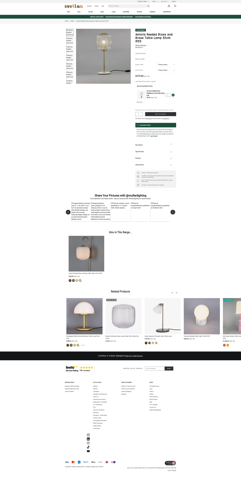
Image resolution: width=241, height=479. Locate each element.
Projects (96, 6)
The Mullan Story (154, 386)
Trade (102, 6)
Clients (151, 391)
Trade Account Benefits (128, 389)
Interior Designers (126, 391)
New (68, 12)
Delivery (95, 386)
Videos (151, 394)
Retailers (123, 394)
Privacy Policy (97, 418)
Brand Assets (153, 399)
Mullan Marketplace (155, 410)
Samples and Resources (100, 394)
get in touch (154, 136)
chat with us (166, 118)
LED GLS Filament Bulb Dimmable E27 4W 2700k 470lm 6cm (155, 93)
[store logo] (74, 6)
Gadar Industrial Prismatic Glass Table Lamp (158, 336)
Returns (95, 389)
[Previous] (173, 292)
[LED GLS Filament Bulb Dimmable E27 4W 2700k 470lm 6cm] (141, 95)
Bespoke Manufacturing (72, 389)
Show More (139, 102)
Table (102, 12)
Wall (79, 12)
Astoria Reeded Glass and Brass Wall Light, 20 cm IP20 (85, 273)
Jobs (150, 389)
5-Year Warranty (141, 30)
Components (167, 12)
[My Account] (169, 6)
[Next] (176, 292)
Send (169, 368)
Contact (174, 1)
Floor (113, 12)
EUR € (154, 1)
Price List (95, 396)
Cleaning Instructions (99, 399)
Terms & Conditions (98, 410)
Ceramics (152, 12)
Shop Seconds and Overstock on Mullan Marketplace (119, 16)
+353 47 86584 (171, 470)
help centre (149, 118)
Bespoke (89, 6)
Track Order (96, 428)
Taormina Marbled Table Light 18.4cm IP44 (197, 336)
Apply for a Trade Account (96, 16)
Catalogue (96, 391)
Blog (150, 402)
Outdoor (139, 12)
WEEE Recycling (97, 423)
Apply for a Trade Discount (134, 356)
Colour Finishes (69, 391)
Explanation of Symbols (100, 402)
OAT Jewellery (153, 404)
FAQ (94, 407)
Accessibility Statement (100, 420)
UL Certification (97, 404)
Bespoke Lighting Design (72, 386)
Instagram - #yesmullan (100, 415)
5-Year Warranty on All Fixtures (143, 16)
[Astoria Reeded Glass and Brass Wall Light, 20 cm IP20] (86, 253)
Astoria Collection (140, 45)
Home (66, 21)
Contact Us (152, 407)
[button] (80, 211)
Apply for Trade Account (128, 386)
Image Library (97, 426)
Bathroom (126, 12)
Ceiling (90, 12)
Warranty (96, 412)
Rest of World (143, 1)
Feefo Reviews (153, 396)
